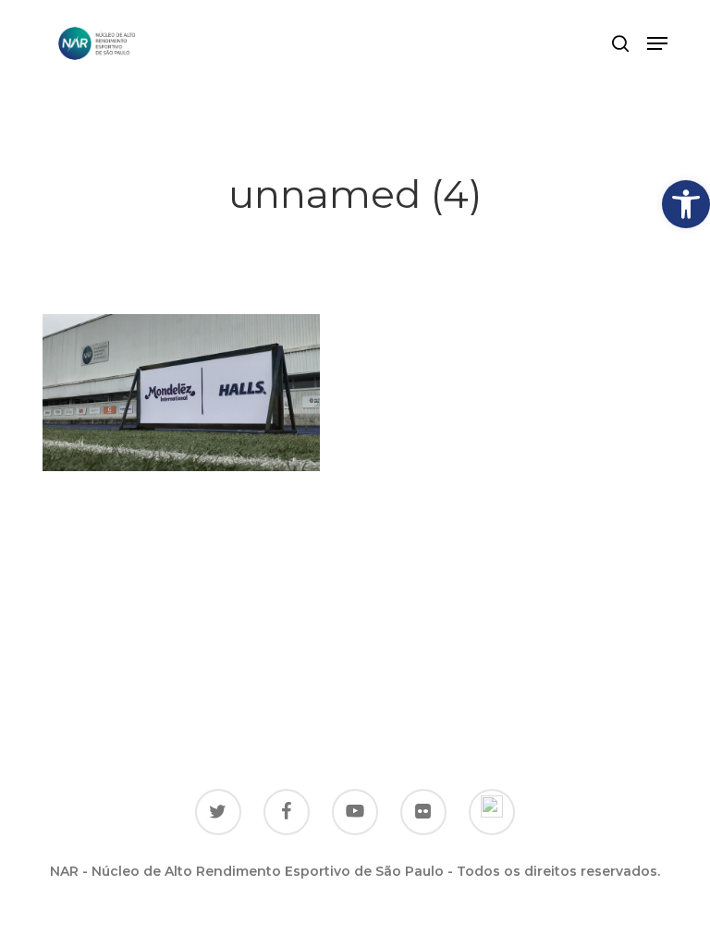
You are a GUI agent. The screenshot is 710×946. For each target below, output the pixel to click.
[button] (686, 204)
